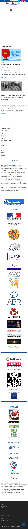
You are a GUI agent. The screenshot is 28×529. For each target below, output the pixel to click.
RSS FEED (15, 478)
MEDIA (2, 143)
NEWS (2, 145)
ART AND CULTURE (5, 128)
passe (20, 106)
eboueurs (12, 70)
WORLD (3, 155)
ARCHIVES (3, 125)
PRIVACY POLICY (4, 520)
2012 (4, 105)
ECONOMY (3, 135)
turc (26, 106)
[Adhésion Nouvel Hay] (14, 358)
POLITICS (3, 148)
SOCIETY (3, 150)
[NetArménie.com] (14, 200)
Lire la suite (4, 77)
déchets (5, 70)
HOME (2, 504)
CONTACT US (4, 507)
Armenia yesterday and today (14, 204)
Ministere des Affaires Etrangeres (11, 106)
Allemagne (7, 105)
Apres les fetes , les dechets (10, 65)
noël (17, 70)
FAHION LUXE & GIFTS (6, 140)
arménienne (23, 105)
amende (2, 70)
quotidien (23, 106)
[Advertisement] (14, 27)
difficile (8, 70)
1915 (2, 105)
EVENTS (3, 138)
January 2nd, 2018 (8, 67)
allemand (11, 105)
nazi (18, 106)
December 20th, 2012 (9, 101)
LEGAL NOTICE (4, 506)
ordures (19, 70)
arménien (18, 105)
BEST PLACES (4, 130)
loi (4, 106)
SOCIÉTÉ (2, 62)
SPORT (2, 152)
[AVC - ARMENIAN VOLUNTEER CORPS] (14, 272)
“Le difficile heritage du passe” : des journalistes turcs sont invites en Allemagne (13, 97)
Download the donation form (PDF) (14, 366)
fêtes (15, 70)
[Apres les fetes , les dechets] (14, 55)
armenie (14, 105)
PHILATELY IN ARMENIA (6, 515)
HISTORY (3, 518)
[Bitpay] (14, 394)
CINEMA (3, 133)
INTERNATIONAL (4, 93)
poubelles (23, 70)
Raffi (2, 67)
